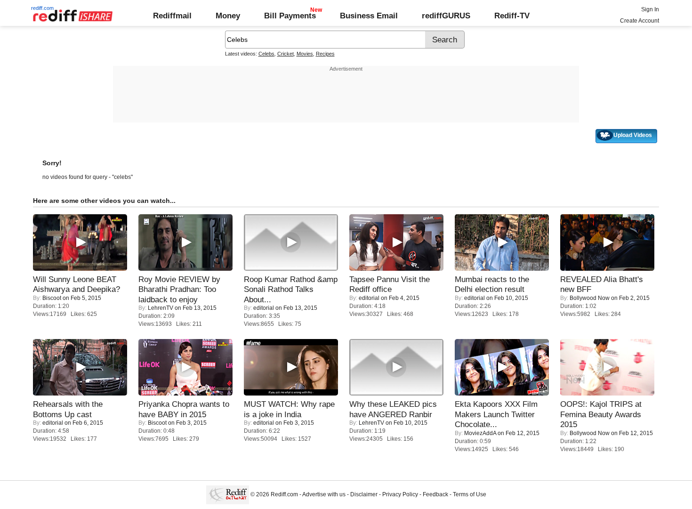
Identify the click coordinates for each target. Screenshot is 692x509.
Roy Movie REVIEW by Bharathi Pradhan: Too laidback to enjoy (179, 289)
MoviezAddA (480, 433)
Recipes (325, 54)
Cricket (285, 54)
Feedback (435, 494)
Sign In (650, 9)
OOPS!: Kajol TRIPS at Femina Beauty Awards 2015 (601, 414)
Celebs (266, 54)
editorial (263, 308)
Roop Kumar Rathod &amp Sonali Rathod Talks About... (291, 289)
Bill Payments (290, 15)
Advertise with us (324, 494)
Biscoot (51, 298)
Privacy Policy (400, 494)
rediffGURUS (446, 15)
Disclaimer (364, 494)
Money (228, 15)
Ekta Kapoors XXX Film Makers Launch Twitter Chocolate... (496, 414)
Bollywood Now (590, 298)
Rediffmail (172, 15)
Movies (305, 54)
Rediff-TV (512, 15)
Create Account (639, 20)
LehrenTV (160, 308)
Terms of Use (469, 494)
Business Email (369, 15)
